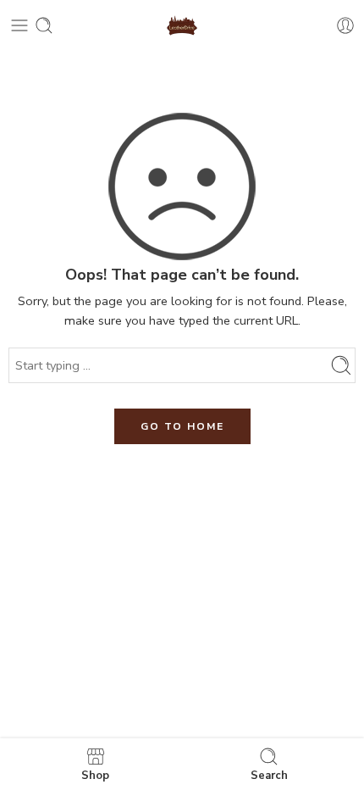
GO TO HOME (182, 426)
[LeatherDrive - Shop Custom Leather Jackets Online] (182, 25)
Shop (95, 775)
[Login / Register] (345, 25)
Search (269, 775)
